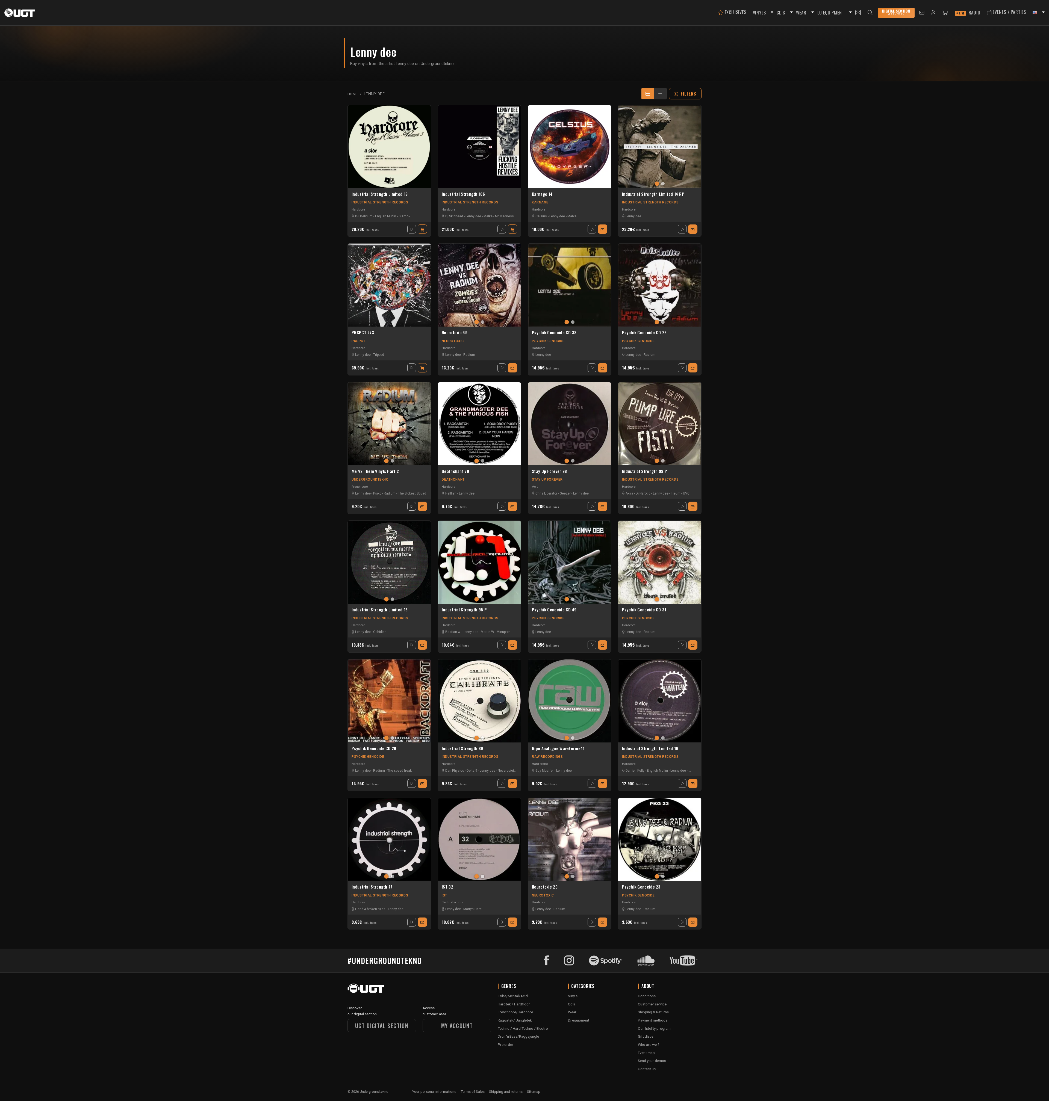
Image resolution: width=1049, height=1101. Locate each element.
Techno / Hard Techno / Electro (523, 1028)
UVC (686, 493)
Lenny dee (473, 216)
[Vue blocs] (647, 93)
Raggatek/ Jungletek (515, 1020)
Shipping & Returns (653, 1012)
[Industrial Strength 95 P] (479, 562)
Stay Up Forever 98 (549, 471)
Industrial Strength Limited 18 (380, 609)
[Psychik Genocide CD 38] (569, 285)
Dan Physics (454, 771)
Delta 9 (472, 771)
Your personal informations (434, 1091)
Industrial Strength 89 (462, 748)
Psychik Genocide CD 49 (554, 609)
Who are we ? (648, 1044)
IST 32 (447, 887)
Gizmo (403, 216)
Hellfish (450, 493)
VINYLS (759, 12)
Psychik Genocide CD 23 (644, 332)
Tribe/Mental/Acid (513, 996)
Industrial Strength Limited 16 (650, 748)
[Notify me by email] (602, 229)
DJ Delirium (364, 216)
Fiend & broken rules (370, 909)
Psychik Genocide (548, 341)
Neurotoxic (453, 341)
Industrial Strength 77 (372, 887)
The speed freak (399, 771)
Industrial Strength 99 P (644, 471)
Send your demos (652, 1060)
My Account (457, 1026)
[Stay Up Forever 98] (569, 423)
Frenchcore (360, 487)
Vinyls (572, 996)
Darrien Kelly (635, 771)
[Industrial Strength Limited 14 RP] (659, 146)
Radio (969, 12)
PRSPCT (359, 341)
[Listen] (411, 229)
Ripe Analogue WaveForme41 (558, 748)
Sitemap (533, 1091)
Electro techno (452, 902)
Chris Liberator (546, 493)
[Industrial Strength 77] (389, 839)
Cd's (571, 1004)
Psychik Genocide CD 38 (554, 332)
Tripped (378, 355)
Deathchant (453, 479)
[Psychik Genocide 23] (659, 839)
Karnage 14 (542, 194)
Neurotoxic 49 (454, 332)
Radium (469, 355)
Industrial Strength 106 (463, 194)
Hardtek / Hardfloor (514, 1004)
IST (444, 895)
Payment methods (652, 1020)
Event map (646, 1052)
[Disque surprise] (858, 12)
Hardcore (358, 209)
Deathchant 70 (455, 471)
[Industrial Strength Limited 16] (659, 700)
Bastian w (452, 632)
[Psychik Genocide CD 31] (659, 562)
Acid (535, 487)
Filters (689, 93)
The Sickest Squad (412, 493)
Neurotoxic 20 (545, 887)
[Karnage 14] (569, 146)
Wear (572, 1012)
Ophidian (380, 632)
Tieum (675, 493)
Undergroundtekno (370, 479)
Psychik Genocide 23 (641, 887)
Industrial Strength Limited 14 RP (653, 194)
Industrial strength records (380, 202)
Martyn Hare (472, 909)
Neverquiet (506, 771)
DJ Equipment (830, 12)
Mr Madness (504, 216)
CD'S (781, 12)
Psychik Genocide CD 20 (374, 748)
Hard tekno (540, 764)
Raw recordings (547, 757)
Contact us (647, 1069)
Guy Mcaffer (544, 771)
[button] (771, 13)
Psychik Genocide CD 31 (644, 609)
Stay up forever (547, 479)
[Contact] (922, 13)
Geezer (565, 493)
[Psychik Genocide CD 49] (569, 562)
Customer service (652, 1004)
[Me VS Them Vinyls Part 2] (389, 423)
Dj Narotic (643, 493)
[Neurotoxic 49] (479, 285)
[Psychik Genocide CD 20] (389, 700)
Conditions (647, 996)
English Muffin (385, 216)
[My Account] (933, 13)
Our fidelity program (654, 1028)
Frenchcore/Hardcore (515, 1012)
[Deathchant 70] (479, 423)
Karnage (540, 202)
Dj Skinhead (454, 216)
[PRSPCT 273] (389, 285)
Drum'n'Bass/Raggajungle (518, 1036)
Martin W (487, 632)
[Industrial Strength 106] (479, 146)
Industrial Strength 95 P (464, 609)
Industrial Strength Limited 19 (380, 194)
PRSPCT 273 (363, 332)
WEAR (801, 12)
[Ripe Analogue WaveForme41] (569, 700)
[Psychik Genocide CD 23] (659, 285)
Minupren (504, 632)
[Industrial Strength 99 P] (659, 423)
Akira (629, 493)
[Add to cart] (422, 229)
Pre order (505, 1044)
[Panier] (945, 12)
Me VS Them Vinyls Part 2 (375, 471)
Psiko (377, 493)
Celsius (541, 216)
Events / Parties (1008, 12)
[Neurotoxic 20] (569, 839)
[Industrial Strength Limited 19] (389, 146)
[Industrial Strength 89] (479, 700)
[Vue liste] (660, 93)
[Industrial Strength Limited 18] (389, 562)
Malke (488, 216)
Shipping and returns (506, 1091)
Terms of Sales (473, 1091)
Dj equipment (578, 1020)
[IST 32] (479, 839)
